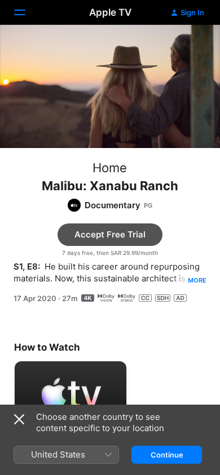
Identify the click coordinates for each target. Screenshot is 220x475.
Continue (167, 454)
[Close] (19, 419)
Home (110, 167)
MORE (197, 280)
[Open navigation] (26, 12)
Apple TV (110, 12)
